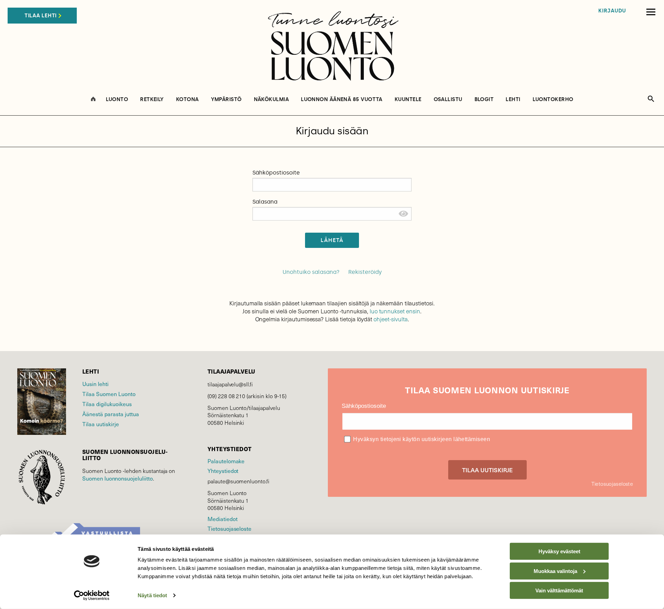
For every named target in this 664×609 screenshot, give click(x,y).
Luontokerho (553, 99)
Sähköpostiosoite (276, 172)
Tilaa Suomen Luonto (109, 393)
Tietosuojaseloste (229, 528)
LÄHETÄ (332, 240)
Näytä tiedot (152, 595)
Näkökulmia (271, 99)
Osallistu (448, 99)
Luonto (117, 99)
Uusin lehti (95, 383)
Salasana (264, 201)
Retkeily (152, 99)
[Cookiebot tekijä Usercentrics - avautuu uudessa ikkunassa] (92, 595)
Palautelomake (226, 461)
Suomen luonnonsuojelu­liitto (117, 478)
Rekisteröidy (365, 272)
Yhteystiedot (223, 470)
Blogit (484, 99)
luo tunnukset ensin (395, 311)
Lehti (513, 99)
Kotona (187, 99)
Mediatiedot (222, 518)
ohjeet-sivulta (390, 319)
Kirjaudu (612, 11)
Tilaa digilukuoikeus (107, 404)
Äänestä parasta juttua (110, 414)
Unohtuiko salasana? (311, 272)
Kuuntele (408, 99)
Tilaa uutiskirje (100, 424)
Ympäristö (226, 99)
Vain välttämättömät (559, 590)
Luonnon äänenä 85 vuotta (341, 99)
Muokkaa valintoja (555, 571)
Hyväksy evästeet (559, 551)
